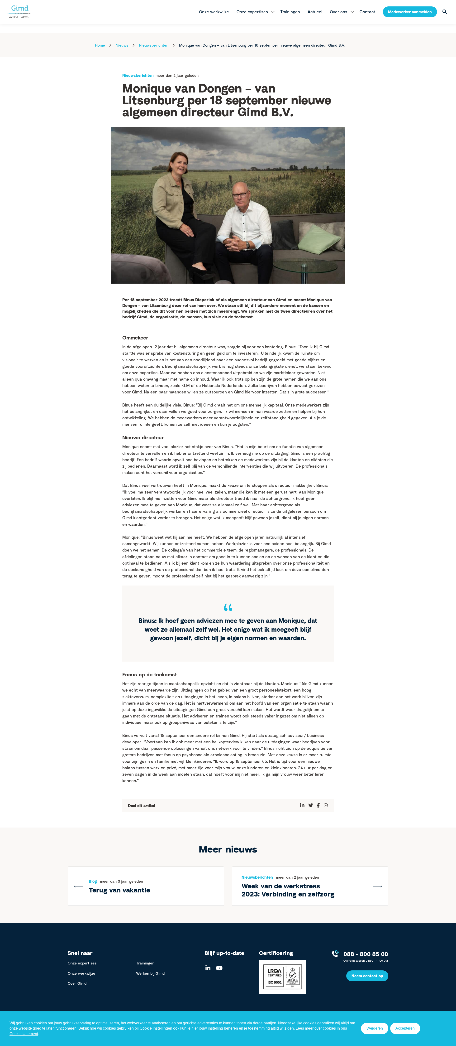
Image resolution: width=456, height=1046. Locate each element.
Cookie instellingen (156, 1028)
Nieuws (122, 45)
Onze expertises (252, 11)
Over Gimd (77, 983)
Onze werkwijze (214, 11)
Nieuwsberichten (153, 45)
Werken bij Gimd (150, 973)
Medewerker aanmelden (410, 12)
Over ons (338, 11)
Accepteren (405, 1028)
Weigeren (374, 1028)
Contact (367, 11)
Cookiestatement (24, 1034)
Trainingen (290, 11)
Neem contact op (367, 975)
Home (100, 45)
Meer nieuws (228, 849)
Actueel (315, 11)
